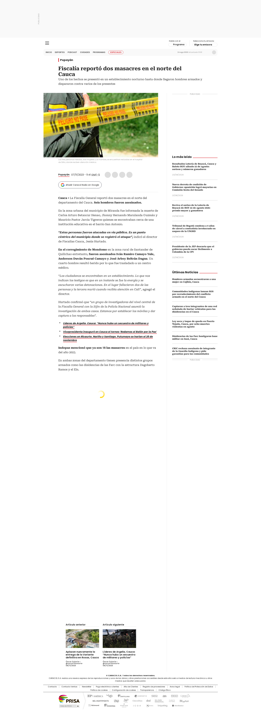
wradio (124, 700)
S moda (149, 705)
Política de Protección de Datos (199, 687)
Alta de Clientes (131, 687)
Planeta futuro (171, 700)
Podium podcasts (123, 705)
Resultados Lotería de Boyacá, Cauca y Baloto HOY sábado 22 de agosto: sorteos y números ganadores (194, 166)
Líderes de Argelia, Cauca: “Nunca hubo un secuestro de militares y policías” (119, 654)
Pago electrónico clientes (107, 687)
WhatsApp (129, 175)
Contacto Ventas (69, 687)
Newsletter (208, 52)
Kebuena (184, 700)
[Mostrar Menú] (47, 43)
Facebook (108, 175)
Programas (99, 52)
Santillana (122, 696)
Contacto (52, 687)
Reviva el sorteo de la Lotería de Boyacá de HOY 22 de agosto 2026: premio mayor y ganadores (191, 208)
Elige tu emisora (203, 44)
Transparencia (147, 690)
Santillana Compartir (139, 696)
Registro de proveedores (154, 687)
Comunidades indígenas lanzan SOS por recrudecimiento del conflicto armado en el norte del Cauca (192, 294)
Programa (178, 44)
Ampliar (152, 99)
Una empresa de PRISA (69, 698)
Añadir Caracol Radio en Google (82, 184)
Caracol (185, 696)
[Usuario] (214, 52)
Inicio (49, 52)
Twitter (115, 175)
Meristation (177, 705)
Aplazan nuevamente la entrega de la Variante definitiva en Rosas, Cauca (82, 654)
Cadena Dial (147, 700)
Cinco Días (136, 700)
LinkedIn (122, 175)
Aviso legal (175, 687)
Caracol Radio (131, 43)
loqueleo (162, 705)
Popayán (66, 60)
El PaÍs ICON (136, 705)
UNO (115, 700)
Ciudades (85, 52)
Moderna (109, 705)
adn (174, 696)
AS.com (164, 696)
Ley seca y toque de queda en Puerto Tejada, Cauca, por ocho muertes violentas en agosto (193, 324)
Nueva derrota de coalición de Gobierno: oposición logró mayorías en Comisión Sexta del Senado (194, 187)
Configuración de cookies (124, 690)
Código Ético (165, 690)
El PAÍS (95, 696)
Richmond (94, 705)
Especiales (115, 52)
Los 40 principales (108, 696)
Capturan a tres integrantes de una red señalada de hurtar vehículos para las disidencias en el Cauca (194, 309)
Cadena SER (153, 696)
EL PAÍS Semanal (158, 700)
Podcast (72, 52)
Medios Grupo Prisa (69, 706)
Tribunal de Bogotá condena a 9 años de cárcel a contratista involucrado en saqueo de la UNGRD (194, 228)
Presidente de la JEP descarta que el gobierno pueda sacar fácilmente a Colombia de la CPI (193, 249)
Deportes (60, 52)
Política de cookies (99, 690)
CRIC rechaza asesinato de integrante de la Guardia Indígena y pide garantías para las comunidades (193, 351)
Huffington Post (99, 700)
